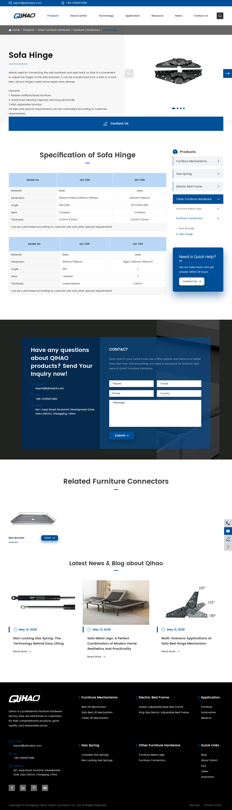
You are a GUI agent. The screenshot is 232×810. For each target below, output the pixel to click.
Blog (204, 755)
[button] (173, 108)
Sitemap (194, 805)
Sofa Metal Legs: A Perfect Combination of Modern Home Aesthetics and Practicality (112, 644)
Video (204, 771)
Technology (106, 16)
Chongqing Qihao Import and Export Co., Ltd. (53, 805)
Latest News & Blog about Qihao (116, 564)
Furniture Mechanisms (191, 161)
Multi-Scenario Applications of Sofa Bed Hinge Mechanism (186, 641)
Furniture (206, 707)
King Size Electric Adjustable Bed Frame (164, 712)
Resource (157, 16)
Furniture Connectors (86, 30)
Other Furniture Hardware (54, 30)
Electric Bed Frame (189, 186)
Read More (22, 651)
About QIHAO (78, 16)
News (178, 16)
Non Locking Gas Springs (97, 760)
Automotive (208, 712)
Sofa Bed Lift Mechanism (97, 712)
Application (132, 16)
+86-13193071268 (74, 3)
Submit (121, 435)
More (50, 538)
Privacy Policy (213, 805)
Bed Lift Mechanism (94, 707)
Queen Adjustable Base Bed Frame (161, 707)
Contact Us (201, 16)
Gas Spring (184, 174)
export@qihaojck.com (25, 3)
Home (16, 30)
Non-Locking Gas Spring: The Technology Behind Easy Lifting (38, 641)
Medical (206, 718)
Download (207, 777)
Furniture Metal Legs (188, 209)
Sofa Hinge (110, 30)
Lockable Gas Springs (95, 755)
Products (53, 16)
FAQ (203, 766)
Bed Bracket (186, 228)
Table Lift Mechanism (95, 718)
